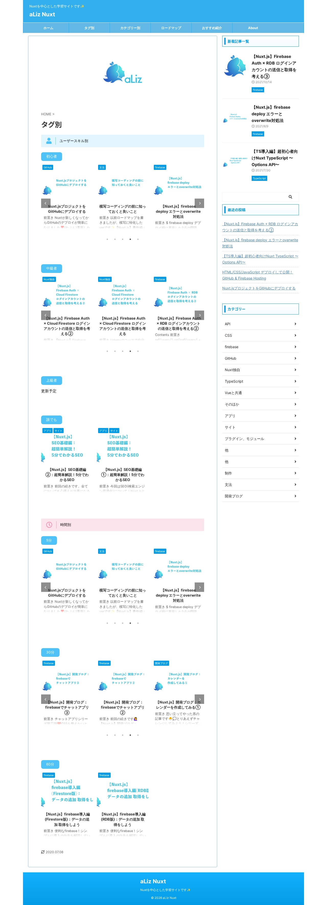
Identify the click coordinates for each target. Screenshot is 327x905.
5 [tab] (138, 239)
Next (199, 203)
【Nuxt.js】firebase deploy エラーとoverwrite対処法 (178, 211)
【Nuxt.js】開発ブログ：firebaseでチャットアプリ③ (67, 707)
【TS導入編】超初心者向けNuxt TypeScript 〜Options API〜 (275, 158)
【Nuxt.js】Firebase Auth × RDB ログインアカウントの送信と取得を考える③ (260, 227)
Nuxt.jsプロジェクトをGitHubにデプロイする (259, 288)
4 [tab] (130, 239)
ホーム (48, 28)
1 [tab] (107, 239)
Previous (46, 203)
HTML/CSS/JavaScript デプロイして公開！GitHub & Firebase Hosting (257, 275)
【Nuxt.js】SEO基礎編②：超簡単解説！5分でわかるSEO (67, 474)
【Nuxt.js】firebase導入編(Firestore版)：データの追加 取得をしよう (67, 819)
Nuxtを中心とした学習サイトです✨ (165, 890)
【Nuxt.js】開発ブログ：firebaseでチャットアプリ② (123, 707)
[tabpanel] (67, 199)
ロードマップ (171, 28)
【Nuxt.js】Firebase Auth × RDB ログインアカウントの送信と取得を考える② (178, 323)
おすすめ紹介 (212, 28)
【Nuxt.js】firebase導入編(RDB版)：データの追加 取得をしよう (123, 819)
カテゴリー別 (130, 28)
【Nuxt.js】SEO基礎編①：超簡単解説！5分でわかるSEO (122, 474)
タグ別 (89, 28)
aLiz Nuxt (42, 14)
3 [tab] (122, 239)
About (253, 28)
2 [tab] (115, 239)
